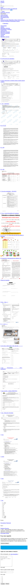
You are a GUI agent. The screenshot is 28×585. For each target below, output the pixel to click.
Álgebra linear (4, 30)
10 (3, 512)
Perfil (2, 18)
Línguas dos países (5, 19)
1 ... (4, 504)
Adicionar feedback (5, 543)
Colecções (7, 12)
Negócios (3, 21)
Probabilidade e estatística (6, 29)
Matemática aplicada (5, 36)
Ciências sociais (21, 19)
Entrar (2, 7)
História (18, 21)
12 (3, 515)
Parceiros (7, 528)
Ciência (15, 19)
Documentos (3, 522)
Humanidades (13, 21)
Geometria (3, 34)
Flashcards (3, 12)
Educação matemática (5, 33)
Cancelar (3, 583)
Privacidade (3, 533)
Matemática (11, 19)
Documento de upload (5, 8)
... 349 (4, 516)
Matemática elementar (5, 28)
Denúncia (3, 528)
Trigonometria (4, 25)
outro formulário (14, 554)
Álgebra (2, 27)
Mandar (7, 583)
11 (3, 513)
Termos (7, 533)
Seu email (3, 567)
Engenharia (7, 21)
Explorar (2, 2)
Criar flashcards (13, 8)
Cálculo (2, 35)
